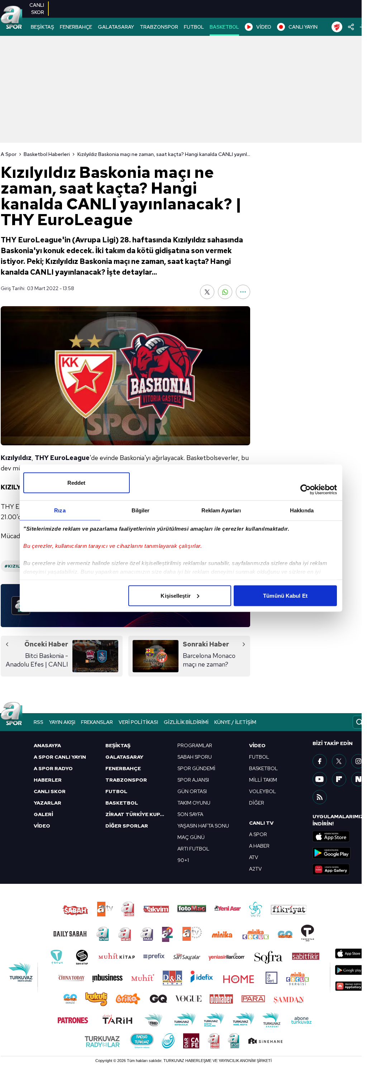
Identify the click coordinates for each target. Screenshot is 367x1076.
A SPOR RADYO (53, 768)
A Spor (8, 154)
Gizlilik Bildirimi (186, 722)
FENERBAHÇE (76, 27)
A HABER (259, 846)
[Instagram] (358, 761)
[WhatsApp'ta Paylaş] (225, 292)
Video (257, 745)
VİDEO (263, 27)
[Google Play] (339, 853)
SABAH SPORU (194, 757)
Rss (38, 722)
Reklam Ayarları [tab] (221, 510)
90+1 (183, 860)
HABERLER (48, 780)
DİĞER (256, 803)
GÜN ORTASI (192, 791)
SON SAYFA (190, 814)
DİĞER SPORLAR (126, 826)
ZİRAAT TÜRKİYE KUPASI (136, 814)
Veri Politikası (138, 722)
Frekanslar (97, 722)
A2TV (255, 869)
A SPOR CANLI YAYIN (60, 757)
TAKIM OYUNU (193, 803)
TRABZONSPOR (159, 27)
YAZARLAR (47, 803)
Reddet (76, 482)
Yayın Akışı (62, 722)
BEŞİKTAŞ (42, 27)
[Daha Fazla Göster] (243, 292)
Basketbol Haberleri (47, 154)
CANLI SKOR (50, 791)
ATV (253, 857)
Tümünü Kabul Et (285, 595)
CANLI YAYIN (303, 27)
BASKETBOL (224, 27)
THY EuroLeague (62, 458)
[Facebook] (320, 761)
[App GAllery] (339, 869)
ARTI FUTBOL (193, 848)
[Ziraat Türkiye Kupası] (337, 27)
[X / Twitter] (339, 761)
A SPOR (258, 834)
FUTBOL (194, 27)
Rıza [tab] (59, 510)
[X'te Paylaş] (207, 292)
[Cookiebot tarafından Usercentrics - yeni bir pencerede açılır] (305, 489)
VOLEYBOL (262, 791)
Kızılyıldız (16, 458)
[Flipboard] (339, 779)
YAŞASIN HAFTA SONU (203, 826)
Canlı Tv (261, 823)
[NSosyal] (358, 779)
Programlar (194, 745)
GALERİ (43, 814)
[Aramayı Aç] (359, 722)
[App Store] (339, 836)
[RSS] (320, 797)
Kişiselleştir (175, 595)
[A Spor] (11, 18)
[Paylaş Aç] (351, 27)
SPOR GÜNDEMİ (196, 768)
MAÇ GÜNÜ (191, 837)
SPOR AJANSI (193, 780)
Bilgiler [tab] (141, 510)
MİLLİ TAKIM (263, 780)
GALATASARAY (116, 27)
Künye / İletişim (235, 722)
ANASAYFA (47, 745)
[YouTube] (320, 779)
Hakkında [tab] (302, 510)
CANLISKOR (36, 8)
